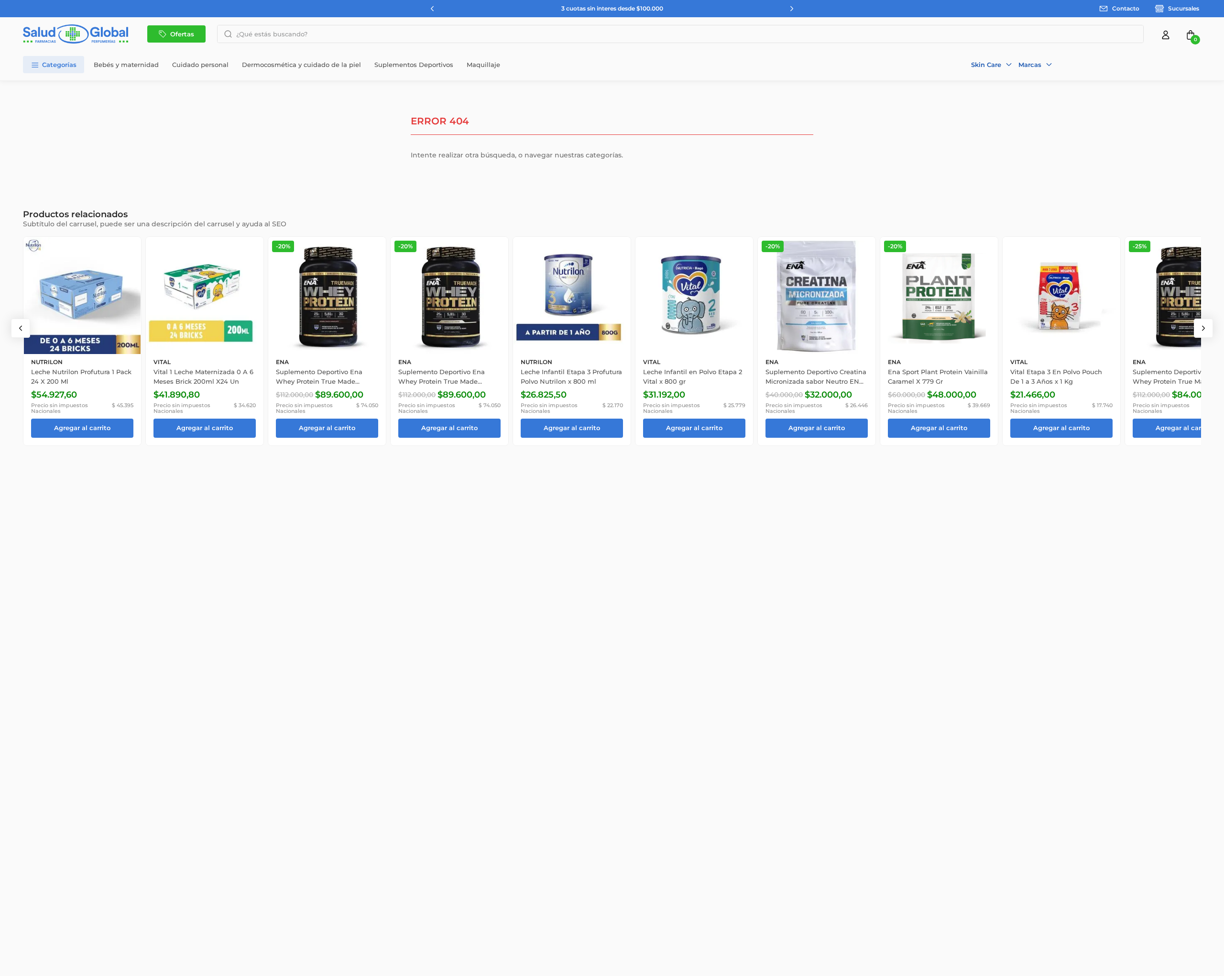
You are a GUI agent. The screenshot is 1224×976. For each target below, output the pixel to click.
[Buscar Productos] (225, 34)
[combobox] (680, 34)
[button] (992, 65)
